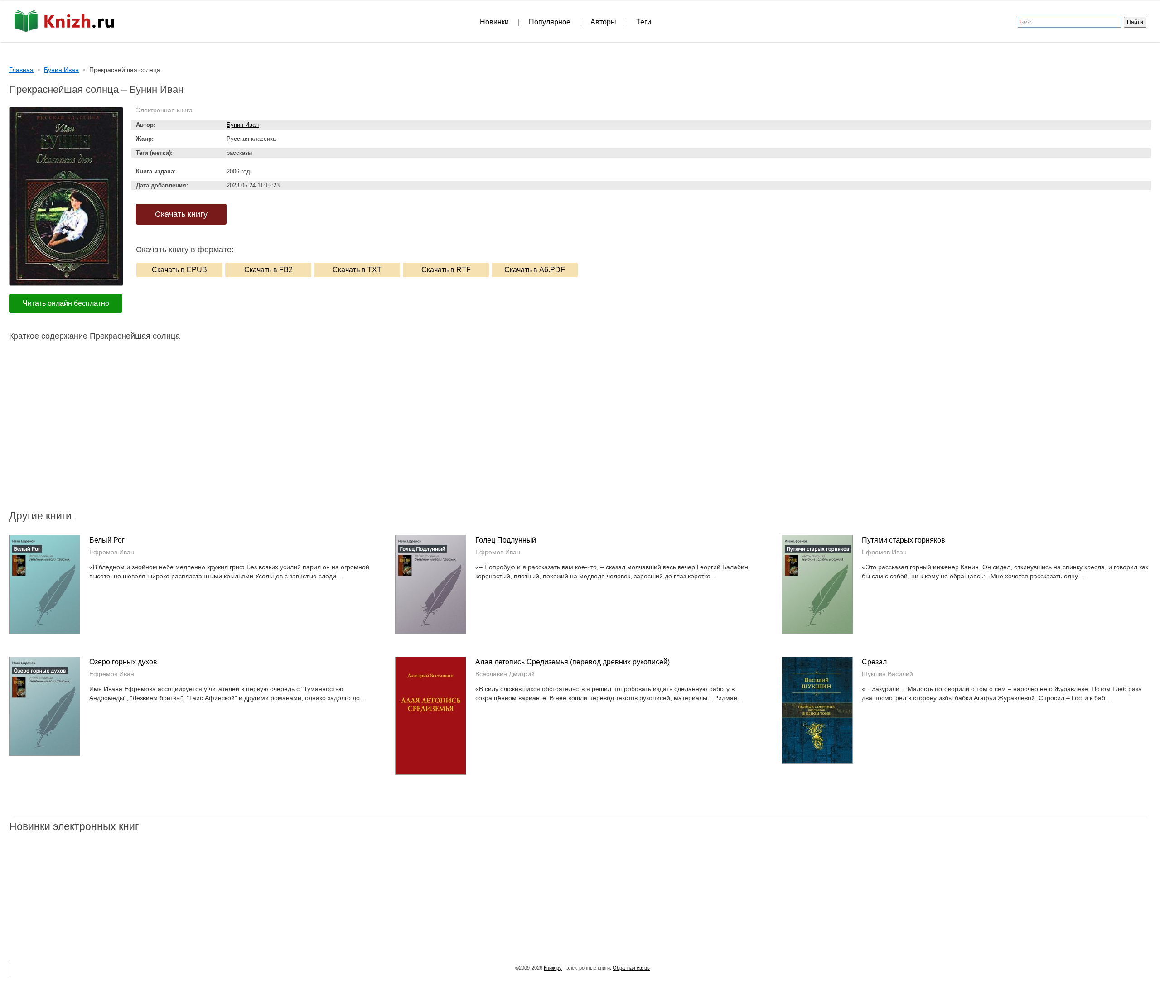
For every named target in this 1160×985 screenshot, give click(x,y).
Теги (643, 22)
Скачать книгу (181, 214)
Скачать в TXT (357, 270)
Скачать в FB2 (268, 270)
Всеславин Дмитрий (505, 673)
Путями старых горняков (903, 540)
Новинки (494, 22)
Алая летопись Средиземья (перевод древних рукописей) (572, 662)
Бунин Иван (243, 124)
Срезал (874, 662)
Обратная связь (631, 968)
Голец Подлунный (505, 540)
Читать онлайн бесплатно (66, 303)
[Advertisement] (503, 436)
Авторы (603, 22)
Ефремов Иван (111, 552)
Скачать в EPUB (179, 270)
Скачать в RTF (446, 270)
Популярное (549, 22)
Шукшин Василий (887, 673)
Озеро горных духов (123, 662)
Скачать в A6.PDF (534, 270)
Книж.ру (553, 968)
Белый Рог (107, 540)
